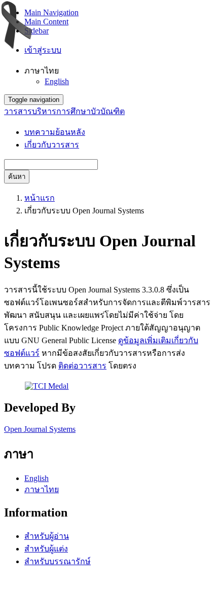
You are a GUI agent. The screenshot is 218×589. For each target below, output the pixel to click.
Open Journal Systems (40, 429)
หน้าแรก (39, 198)
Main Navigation (51, 12)
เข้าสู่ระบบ (42, 50)
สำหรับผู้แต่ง (46, 548)
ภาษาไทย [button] (41, 70)
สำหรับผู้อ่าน (46, 536)
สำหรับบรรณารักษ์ (57, 561)
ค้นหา (16, 176)
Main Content (46, 21)
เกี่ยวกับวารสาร (51, 144)
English (57, 81)
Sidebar (36, 30)
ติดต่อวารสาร (82, 365)
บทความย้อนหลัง (54, 132)
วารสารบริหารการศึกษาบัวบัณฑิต (64, 111)
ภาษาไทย (41, 489)
